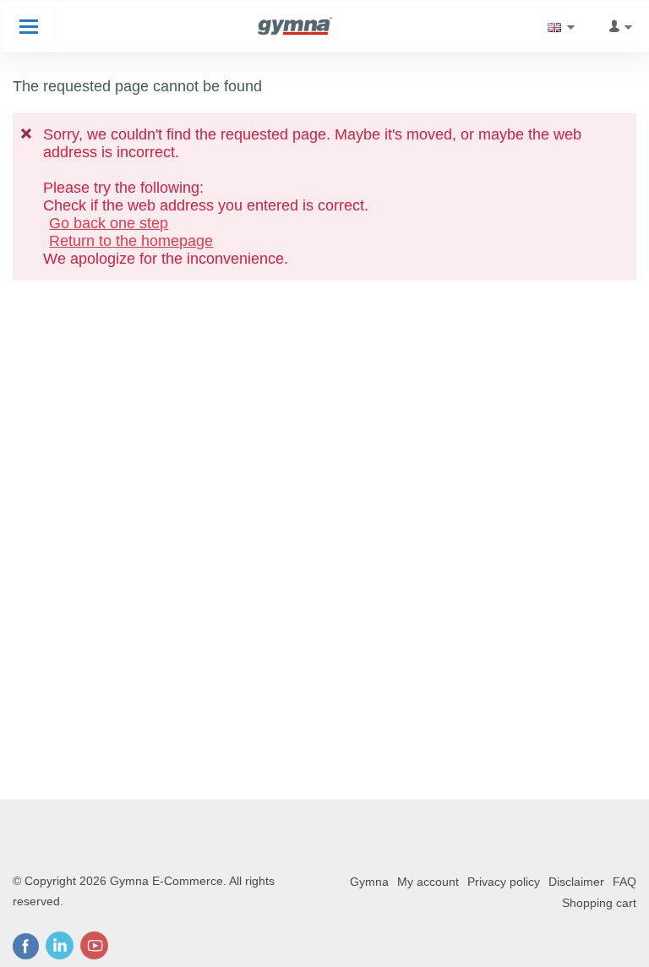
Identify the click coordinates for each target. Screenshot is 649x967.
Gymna (369, 881)
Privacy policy (503, 881)
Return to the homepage (131, 240)
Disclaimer (576, 881)
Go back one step (108, 223)
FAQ (624, 881)
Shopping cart (599, 903)
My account (428, 881)
